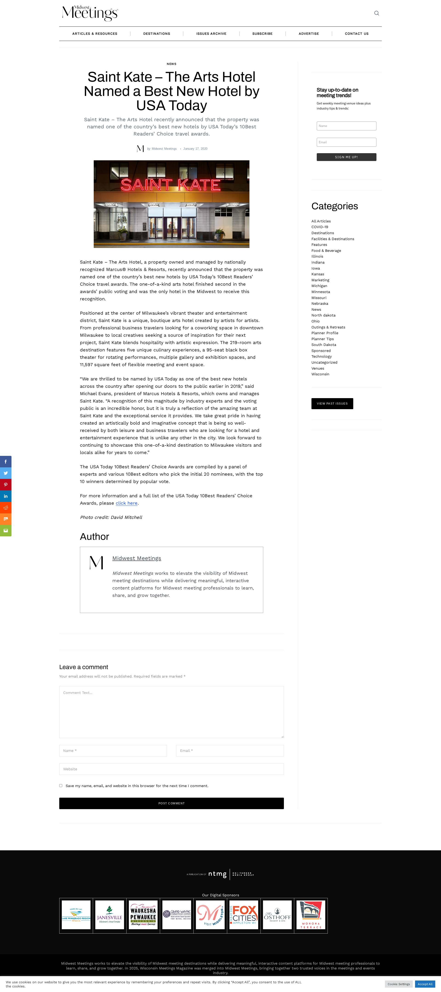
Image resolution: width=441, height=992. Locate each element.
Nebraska (319, 303)
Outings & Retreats (328, 327)
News (172, 64)
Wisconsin (320, 374)
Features (319, 244)
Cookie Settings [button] (399, 984)
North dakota (323, 315)
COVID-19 (319, 227)
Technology (321, 356)
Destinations (156, 33)
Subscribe (262, 33)
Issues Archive (211, 33)
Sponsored (321, 350)
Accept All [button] (425, 984)
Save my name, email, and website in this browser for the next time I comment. (137, 786)
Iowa (315, 268)
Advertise (309, 33)
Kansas (317, 274)
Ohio (315, 321)
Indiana (318, 262)
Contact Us (357, 33)
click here (127, 503)
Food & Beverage (326, 250)
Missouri (318, 298)
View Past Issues (332, 403)
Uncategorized (324, 362)
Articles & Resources (94, 33)
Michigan (319, 286)
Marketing (320, 280)
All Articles (321, 221)
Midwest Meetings (164, 148)
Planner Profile (324, 333)
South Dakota (323, 344)
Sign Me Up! (346, 157)
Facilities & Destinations (332, 239)
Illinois (317, 256)
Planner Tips (322, 339)
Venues (317, 368)
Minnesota (320, 292)
